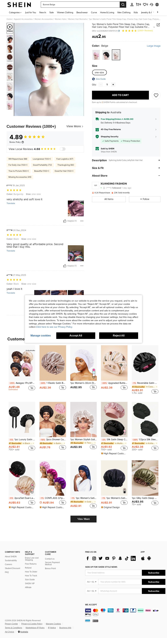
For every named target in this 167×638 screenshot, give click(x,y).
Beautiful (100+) (41, 171)
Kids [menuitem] (136, 12)
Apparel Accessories (23, 19)
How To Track (31, 576)
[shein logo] (19, 4)
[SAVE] (156, 95)
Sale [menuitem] (51, 12)
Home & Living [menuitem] (107, 12)
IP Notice (52, 628)
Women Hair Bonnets (77, 19)
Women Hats (60, 19)
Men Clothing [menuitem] (123, 12)
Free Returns (31, 564)
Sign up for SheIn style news (101, 567)
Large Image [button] (153, 46)
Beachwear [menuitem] (82, 12)
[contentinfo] (125, 612)
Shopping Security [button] (109, 136)
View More (83, 519)
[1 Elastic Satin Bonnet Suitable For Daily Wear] (52, 363)
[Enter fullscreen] (81, 113)
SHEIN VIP (30, 583)
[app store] (143, 560)
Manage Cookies (53, 624)
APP (143, 552)
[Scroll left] (153, 12)
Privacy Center (11, 624)
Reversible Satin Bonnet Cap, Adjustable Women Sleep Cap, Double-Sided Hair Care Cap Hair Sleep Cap (145, 383)
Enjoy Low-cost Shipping (31, 559)
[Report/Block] (82, 221)
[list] (111, 558)
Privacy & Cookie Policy (31, 624)
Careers (8, 564)
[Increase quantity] (113, 84)
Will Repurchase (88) (17, 159)
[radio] (96, 54)
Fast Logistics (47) (64, 159)
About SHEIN (11, 556)
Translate (11, 203)
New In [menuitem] (42, 12)
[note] (114, 453)
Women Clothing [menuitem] (65, 12)
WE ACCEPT (91, 605)
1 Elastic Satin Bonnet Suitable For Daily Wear (53, 383)
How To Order (31, 572)
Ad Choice (9, 632)
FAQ (7, 572)
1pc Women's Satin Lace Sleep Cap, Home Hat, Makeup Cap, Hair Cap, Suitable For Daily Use (115, 498)
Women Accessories (43, 19)
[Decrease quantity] (101, 84)
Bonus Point (50, 568)
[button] (151, 5)
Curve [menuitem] (94, 12)
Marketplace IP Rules (35, 628)
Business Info (65, 628)
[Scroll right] (157, 12)
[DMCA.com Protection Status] (95, 621)
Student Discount (12, 568)
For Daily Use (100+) (17, 165)
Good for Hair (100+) (64, 171)
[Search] (123, 4)
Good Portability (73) (42, 165)
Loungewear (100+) (42, 159)
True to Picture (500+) (18, 171)
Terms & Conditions (13, 628)
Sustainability (11, 560)
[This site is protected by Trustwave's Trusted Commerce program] (87, 621)
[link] (138, 4)
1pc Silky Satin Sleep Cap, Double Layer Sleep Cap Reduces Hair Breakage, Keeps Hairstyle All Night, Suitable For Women (145, 498)
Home (9, 19)
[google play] (149, 560)
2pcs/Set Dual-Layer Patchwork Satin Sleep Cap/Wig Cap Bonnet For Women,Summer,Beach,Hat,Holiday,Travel (22, 498)
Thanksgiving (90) (65, 165)
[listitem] (22, 371)
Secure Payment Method (52, 563)
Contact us (49, 559)
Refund (28, 568)
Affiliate (28, 587)
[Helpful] (65, 221)
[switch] (63, 149)
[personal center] (132, 5)
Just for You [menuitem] (30, 12)
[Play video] (49, 69)
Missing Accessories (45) (19, 177)
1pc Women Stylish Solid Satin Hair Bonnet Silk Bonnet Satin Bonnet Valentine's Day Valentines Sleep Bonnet (83, 439)
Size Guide (30, 579)
